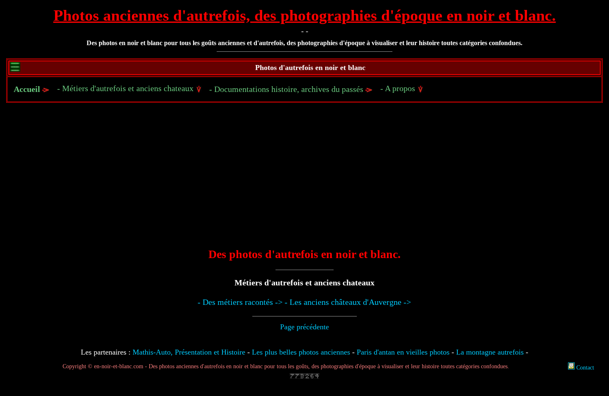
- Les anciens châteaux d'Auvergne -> (348, 302)
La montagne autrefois (490, 352)
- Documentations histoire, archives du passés (287, 89)
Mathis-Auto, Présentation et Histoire (189, 352)
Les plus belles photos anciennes (301, 352)
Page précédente (304, 327)
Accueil (27, 89)
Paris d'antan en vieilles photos (403, 352)
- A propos (398, 88)
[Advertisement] (304, 181)
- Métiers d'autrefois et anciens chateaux (126, 88)
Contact (584, 368)
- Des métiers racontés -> (240, 302)
